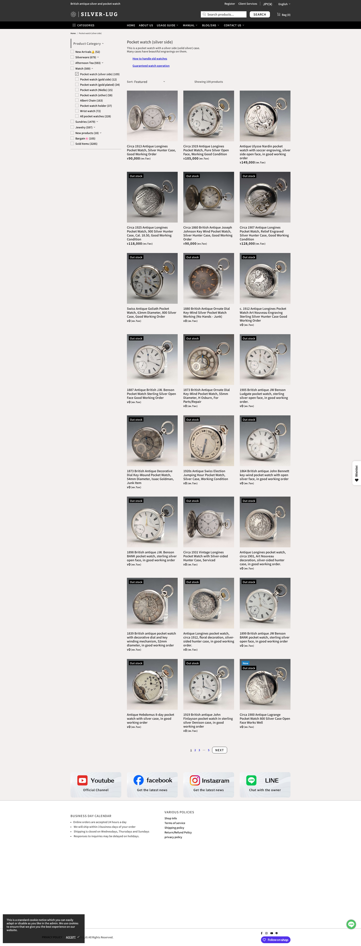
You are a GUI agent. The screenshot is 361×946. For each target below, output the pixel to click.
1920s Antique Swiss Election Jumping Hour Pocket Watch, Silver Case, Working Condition (205, 475)
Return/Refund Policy (178, 832)
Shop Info (171, 818)
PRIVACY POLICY (52, 937)
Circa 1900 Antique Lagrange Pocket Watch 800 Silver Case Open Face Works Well (265, 718)
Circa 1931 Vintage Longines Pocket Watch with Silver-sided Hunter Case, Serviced (205, 556)
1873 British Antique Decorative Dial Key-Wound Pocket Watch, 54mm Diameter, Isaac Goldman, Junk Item (150, 477)
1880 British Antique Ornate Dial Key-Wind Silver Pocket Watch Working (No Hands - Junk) (206, 312)
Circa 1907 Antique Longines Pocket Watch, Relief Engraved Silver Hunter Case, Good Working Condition (264, 233)
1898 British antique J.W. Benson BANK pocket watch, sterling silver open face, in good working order (152, 556)
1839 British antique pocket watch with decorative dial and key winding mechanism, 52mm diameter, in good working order (151, 639)
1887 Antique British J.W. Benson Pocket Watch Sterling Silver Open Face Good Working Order (151, 394)
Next (219, 750)
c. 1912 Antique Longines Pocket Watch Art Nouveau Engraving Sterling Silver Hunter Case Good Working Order (263, 314)
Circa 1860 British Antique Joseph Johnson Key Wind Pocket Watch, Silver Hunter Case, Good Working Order (207, 233)
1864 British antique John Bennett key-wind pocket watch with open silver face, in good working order (264, 475)
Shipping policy (174, 827)
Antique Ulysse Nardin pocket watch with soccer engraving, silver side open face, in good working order (265, 152)
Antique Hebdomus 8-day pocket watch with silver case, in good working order (150, 718)
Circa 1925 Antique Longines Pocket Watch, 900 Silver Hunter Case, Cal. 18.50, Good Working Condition (150, 233)
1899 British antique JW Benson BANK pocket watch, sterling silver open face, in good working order (265, 637)
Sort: (130, 81)
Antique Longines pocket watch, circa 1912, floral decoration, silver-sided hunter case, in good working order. (208, 639)
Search (259, 14)
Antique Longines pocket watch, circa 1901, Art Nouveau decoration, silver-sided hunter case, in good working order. (263, 558)
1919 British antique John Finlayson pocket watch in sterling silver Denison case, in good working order (208, 720)
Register (229, 3)
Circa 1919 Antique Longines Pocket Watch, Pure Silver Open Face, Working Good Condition (206, 150)
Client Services (247, 3)
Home (73, 33)
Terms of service (175, 823)
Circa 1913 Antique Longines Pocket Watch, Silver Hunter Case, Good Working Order (151, 150)
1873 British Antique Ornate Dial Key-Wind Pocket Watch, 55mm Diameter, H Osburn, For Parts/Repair (206, 396)
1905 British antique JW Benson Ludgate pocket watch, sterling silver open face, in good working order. (264, 396)
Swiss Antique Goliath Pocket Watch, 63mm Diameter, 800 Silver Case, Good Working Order (151, 312)
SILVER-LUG (94, 14)
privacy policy (173, 837)
